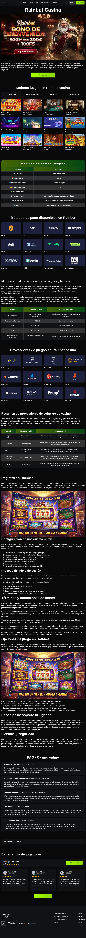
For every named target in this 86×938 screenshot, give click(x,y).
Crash (52, 94)
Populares (10, 94)
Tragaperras (73, 94)
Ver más (43, 895)
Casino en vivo (31, 94)
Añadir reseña (74, 863)
